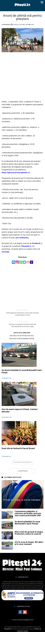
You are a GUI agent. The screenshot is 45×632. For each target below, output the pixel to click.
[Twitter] (24, 261)
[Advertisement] (22, 77)
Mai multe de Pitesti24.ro (22, 336)
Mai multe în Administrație (21, 339)
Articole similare (21, 333)
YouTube (5, 252)
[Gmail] (27, 261)
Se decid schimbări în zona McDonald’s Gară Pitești (22, 371)
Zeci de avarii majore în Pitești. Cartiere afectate (20, 410)
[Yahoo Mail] (31, 261)
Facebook (36, 243)
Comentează (22, 471)
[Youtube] (25, 612)
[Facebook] (13, 261)
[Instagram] (17, 261)
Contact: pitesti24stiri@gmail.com (22, 620)
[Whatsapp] (20, 261)
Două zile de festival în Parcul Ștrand (18, 448)
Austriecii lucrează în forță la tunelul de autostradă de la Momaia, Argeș (22, 324)
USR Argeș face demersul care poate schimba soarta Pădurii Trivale (22, 312)
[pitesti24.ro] (22, 2)
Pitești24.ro (8, 629)
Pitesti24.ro (7, 24)
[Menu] (42, 2)
